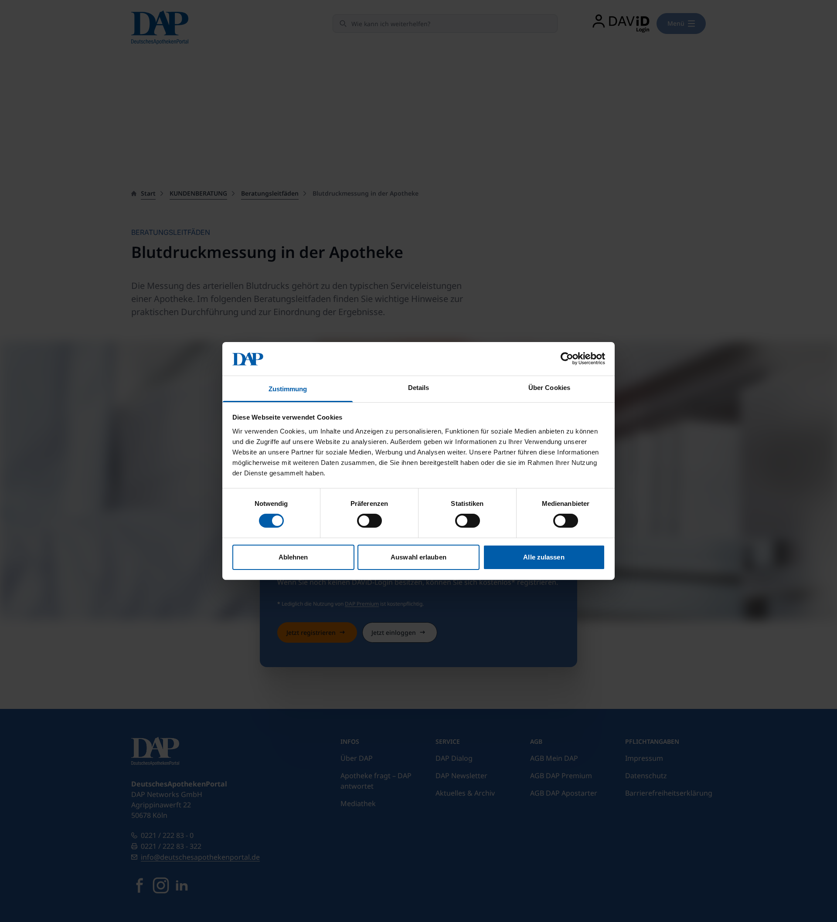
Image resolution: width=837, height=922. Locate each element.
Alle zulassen (543, 557)
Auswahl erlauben (418, 557)
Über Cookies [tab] (549, 387)
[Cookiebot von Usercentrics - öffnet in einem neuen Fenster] (567, 358)
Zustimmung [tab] (288, 389)
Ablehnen (293, 557)
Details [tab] (418, 387)
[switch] (369, 521)
